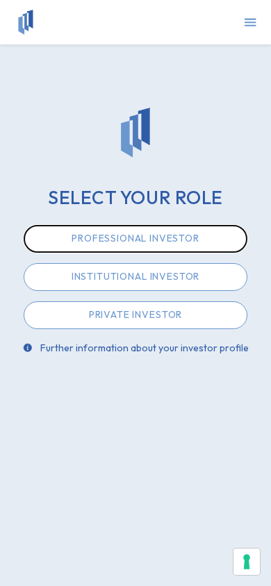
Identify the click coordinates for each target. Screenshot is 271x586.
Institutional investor (135, 276)
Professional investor (135, 238)
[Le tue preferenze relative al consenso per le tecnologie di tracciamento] (246, 562)
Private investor (135, 314)
